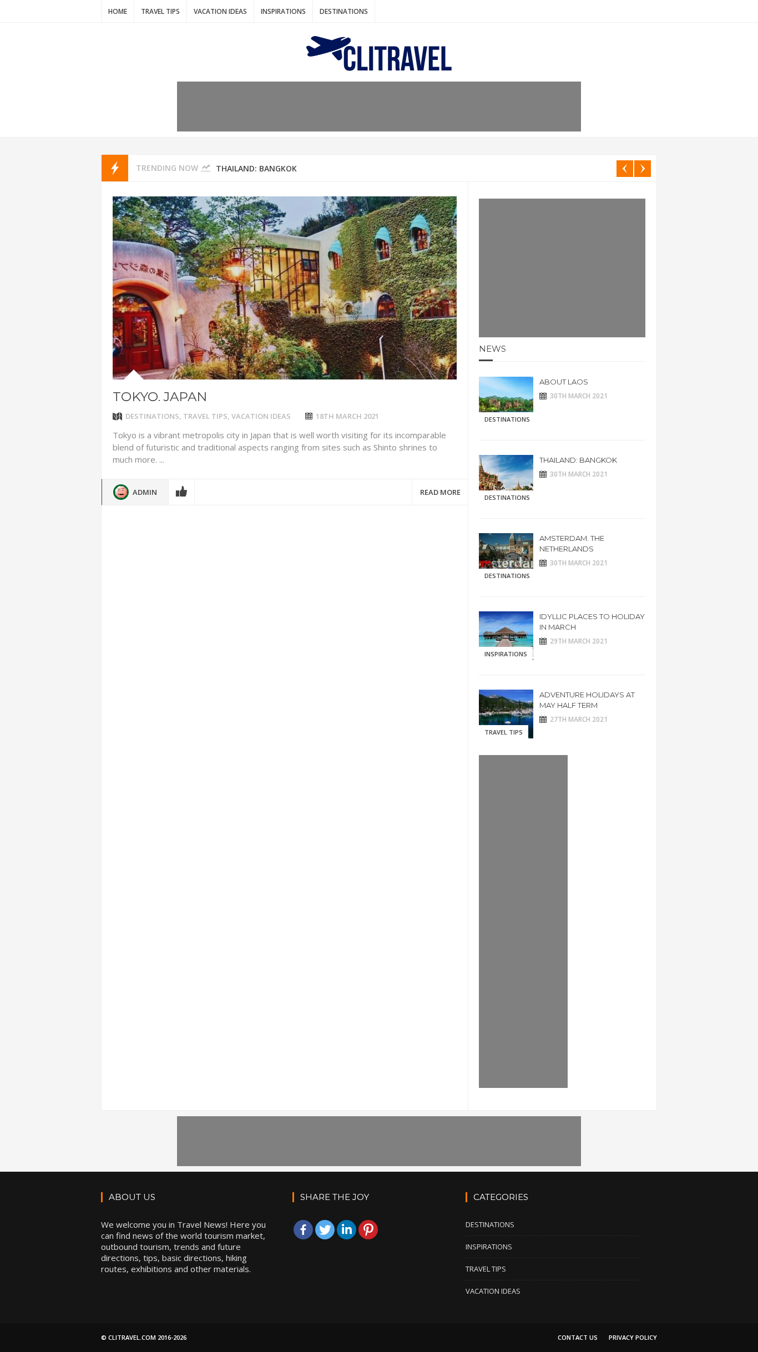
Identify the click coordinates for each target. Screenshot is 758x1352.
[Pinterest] (368, 1229)
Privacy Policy (633, 1337)
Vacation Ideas (220, 11)
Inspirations (283, 11)
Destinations (344, 11)
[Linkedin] (346, 1229)
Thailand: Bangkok (256, 168)
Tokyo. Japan (160, 396)
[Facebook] (303, 1229)
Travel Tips (160, 11)
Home (117, 11)
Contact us (578, 1337)
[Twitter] (325, 1229)
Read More (440, 492)
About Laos (563, 381)
